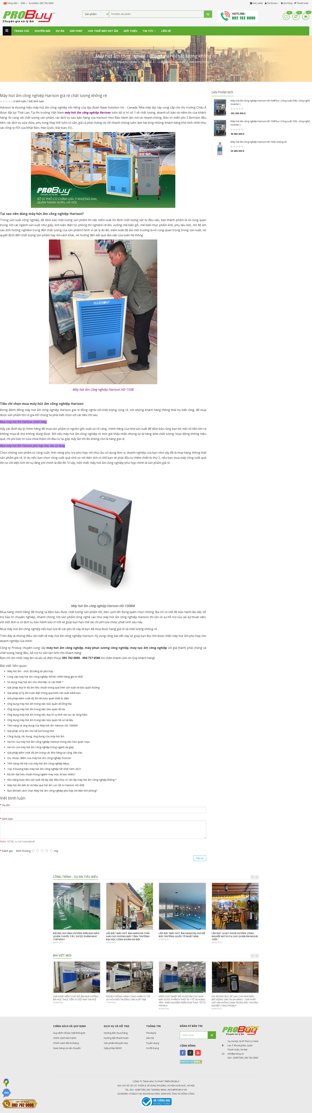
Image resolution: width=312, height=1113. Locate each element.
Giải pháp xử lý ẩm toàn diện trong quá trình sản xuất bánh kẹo (44, 693)
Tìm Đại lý (151, 1032)
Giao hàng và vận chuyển (67, 1048)
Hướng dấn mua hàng (115, 1032)
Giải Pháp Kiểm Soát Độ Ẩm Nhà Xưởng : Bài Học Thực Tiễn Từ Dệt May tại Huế (76, 998)
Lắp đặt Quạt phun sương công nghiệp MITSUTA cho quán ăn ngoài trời (235, 936)
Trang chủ (105, 61)
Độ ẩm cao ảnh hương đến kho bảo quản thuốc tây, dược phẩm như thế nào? (76, 936)
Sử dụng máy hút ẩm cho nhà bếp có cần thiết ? (35, 682)
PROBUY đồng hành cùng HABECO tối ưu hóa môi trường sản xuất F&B (128, 998)
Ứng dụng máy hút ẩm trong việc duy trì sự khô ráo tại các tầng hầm (47, 714)
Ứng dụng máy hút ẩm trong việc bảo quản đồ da (36, 709)
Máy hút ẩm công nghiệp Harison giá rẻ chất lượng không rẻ (177, 61)
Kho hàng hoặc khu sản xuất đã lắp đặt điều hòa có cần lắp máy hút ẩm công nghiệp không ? (61, 779)
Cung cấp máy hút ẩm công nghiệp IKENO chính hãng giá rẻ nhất (45, 676)
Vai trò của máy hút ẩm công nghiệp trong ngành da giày (40, 747)
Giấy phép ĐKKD (113, 1048)
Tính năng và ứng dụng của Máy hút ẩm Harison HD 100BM (42, 725)
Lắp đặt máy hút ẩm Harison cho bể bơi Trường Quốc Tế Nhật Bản (182, 935)
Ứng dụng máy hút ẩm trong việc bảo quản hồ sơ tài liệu (40, 720)
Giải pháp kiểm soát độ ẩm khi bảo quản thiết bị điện (38, 698)
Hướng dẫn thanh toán (116, 1038)
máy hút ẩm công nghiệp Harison (88, 113)
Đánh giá (7, 851)
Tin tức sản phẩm (127, 61)
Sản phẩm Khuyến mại (116, 1043)
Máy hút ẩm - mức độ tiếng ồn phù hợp (30, 671)
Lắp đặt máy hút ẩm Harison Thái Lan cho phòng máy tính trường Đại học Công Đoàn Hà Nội (128, 936)
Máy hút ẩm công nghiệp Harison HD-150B (103, 389)
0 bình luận (20, 101)
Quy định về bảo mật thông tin (69, 1032)
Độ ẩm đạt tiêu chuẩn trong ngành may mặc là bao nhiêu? (41, 774)
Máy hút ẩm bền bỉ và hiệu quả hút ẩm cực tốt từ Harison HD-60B (45, 785)
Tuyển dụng (152, 1043)
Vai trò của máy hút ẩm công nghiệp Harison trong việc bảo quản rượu (48, 741)
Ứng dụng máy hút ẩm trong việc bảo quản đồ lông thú (39, 703)
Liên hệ (150, 1038)
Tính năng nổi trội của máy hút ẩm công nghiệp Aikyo (38, 763)
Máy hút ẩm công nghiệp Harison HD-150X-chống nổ (259, 141)
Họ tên (6, 805)
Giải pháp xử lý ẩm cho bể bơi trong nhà (30, 731)
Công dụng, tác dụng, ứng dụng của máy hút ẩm (35, 736)
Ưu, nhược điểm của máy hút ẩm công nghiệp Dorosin (39, 758)
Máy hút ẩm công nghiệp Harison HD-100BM (103, 606)
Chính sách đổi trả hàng (66, 1043)
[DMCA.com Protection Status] (191, 1061)
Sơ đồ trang (152, 1048)
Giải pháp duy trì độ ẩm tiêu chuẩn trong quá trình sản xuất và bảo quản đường (53, 687)
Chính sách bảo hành (64, 1038)
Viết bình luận (36, 101)
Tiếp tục (200, 858)
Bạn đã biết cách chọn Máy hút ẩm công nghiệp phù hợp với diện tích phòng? (52, 790)
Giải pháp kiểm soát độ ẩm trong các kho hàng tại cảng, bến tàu (44, 752)
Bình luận (7, 819)
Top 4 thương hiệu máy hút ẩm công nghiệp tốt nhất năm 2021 (44, 769)
